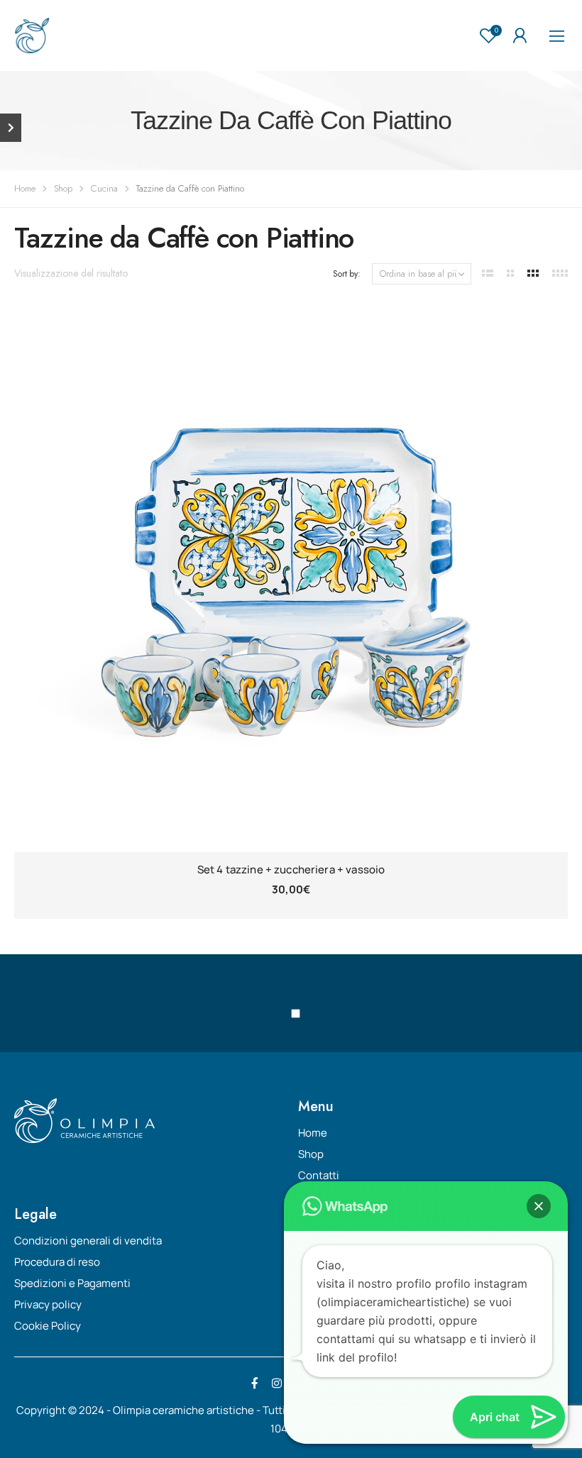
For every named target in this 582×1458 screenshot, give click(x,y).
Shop (63, 188)
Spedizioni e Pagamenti (72, 1283)
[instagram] (277, 1383)
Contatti (318, 1175)
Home (24, 188)
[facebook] (255, 1383)
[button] (539, 1206)
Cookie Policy (47, 1325)
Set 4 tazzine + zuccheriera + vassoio (291, 869)
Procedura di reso (57, 1261)
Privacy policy (48, 1304)
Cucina (104, 188)
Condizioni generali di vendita (88, 1240)
